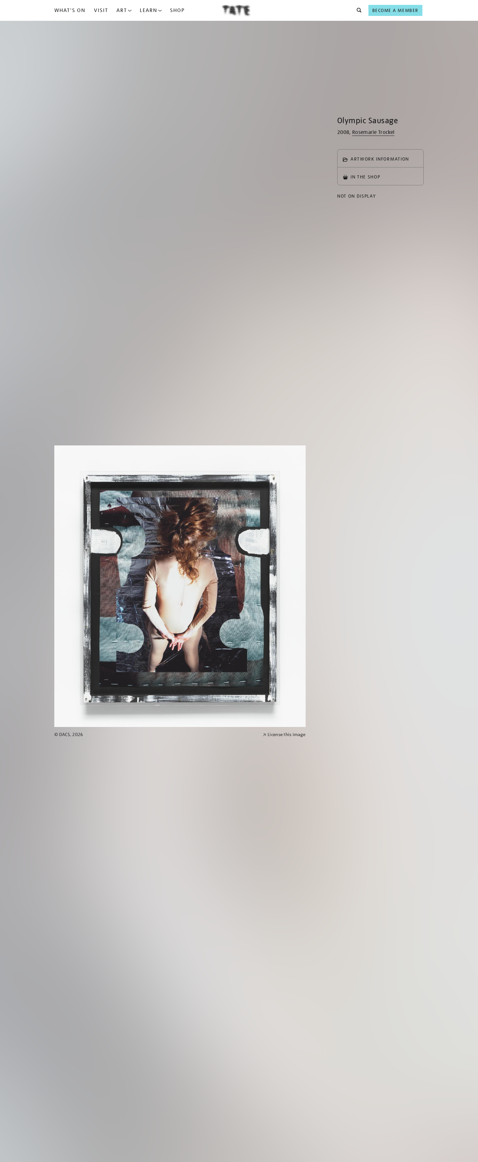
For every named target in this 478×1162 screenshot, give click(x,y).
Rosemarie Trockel (373, 132)
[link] (155, 734)
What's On (70, 10)
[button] (357, 10)
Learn (148, 10)
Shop (177, 10)
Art (121, 10)
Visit (101, 10)
